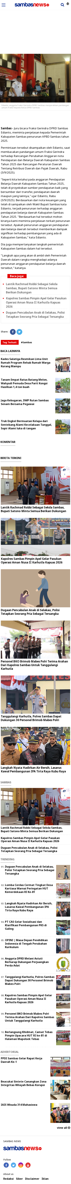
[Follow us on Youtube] (28, 1165)
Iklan (45, 1179)
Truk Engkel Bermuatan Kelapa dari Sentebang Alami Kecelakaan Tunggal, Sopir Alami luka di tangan (26, 424)
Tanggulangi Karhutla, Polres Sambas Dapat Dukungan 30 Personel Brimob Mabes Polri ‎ (31, 718)
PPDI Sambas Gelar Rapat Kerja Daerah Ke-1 (21, 1060)
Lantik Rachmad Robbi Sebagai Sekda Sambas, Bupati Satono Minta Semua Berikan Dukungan (31, 288)
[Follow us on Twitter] (13, 1165)
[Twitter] (19, 332)
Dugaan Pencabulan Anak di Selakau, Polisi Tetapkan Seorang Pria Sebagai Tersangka (35, 315)
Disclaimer (32, 1179)
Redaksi (8, 1179)
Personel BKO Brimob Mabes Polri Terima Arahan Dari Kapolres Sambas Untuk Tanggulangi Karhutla (34, 665)
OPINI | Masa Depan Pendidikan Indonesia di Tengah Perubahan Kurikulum (26, 943)
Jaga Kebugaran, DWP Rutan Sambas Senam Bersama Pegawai (25, 402)
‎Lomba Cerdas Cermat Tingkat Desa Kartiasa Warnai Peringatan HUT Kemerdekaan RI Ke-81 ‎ (29, 888)
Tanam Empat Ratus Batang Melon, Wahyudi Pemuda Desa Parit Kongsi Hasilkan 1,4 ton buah (24, 383)
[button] (67, 2)
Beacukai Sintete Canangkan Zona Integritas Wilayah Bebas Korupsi (23, 1083)
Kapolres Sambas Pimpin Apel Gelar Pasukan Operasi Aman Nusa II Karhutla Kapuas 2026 (36, 302)
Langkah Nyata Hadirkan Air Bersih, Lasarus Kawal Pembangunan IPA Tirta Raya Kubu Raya (33, 769)
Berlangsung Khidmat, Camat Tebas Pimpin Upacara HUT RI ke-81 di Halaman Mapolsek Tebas (29, 1035)
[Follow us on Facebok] (6, 1165)
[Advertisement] (35, 25)
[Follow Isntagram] (21, 1165)
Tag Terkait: (9, 342)
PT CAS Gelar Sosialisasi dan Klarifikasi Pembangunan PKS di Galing (26, 925)
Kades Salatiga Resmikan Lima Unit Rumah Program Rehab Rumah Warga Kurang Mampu (25, 362)
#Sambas (26, 342)
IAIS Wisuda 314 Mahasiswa (19, 1105)
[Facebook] (13, 332)
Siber (19, 1179)
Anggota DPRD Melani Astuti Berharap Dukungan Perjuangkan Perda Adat (27, 962)
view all (62, 1128)
